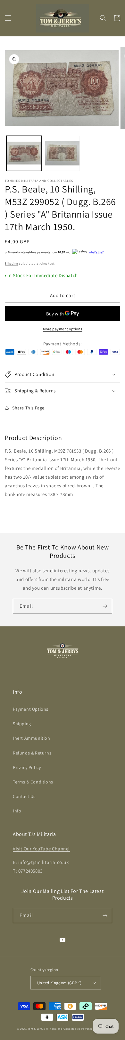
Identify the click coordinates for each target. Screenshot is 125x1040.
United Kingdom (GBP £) (59, 983)
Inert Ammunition (31, 738)
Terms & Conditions (33, 782)
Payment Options (30, 709)
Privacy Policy (27, 767)
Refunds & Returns (32, 753)
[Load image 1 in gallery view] (24, 153)
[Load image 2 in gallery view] (62, 153)
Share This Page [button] (28, 408)
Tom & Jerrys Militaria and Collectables (54, 1028)
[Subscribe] (105, 606)
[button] (8, 18)
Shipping (11, 263)
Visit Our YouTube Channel (41, 849)
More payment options (62, 328)
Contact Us (24, 796)
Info (17, 811)
